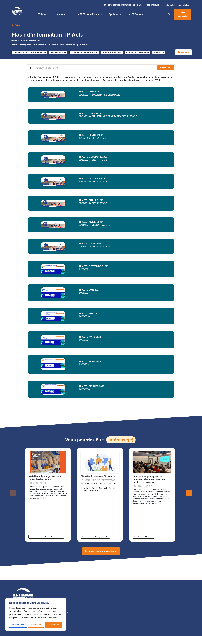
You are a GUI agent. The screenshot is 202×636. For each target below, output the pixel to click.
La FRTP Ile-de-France (88, 14)
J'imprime (183, 52)
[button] (189, 493)
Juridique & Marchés (112, 52)
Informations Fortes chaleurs (178, 5)
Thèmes (42, 14)
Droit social (158, 52)
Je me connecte (182, 14)
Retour (18, 25)
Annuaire (60, 14)
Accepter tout (53, 624)
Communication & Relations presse (29, 52)
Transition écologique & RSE (84, 52)
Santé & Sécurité (58, 52)
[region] (35, 614)
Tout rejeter (36, 624)
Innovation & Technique (137, 52)
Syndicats (113, 14)
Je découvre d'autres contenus (101, 551)
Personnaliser (18, 624)
